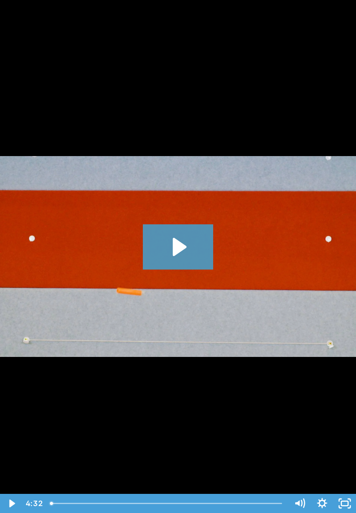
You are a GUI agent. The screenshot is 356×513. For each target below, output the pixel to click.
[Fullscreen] (344, 503)
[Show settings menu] (322, 503)
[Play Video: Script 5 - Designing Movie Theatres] (178, 247)
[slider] (167, 503)
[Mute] (299, 503)
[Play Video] (11, 503)
